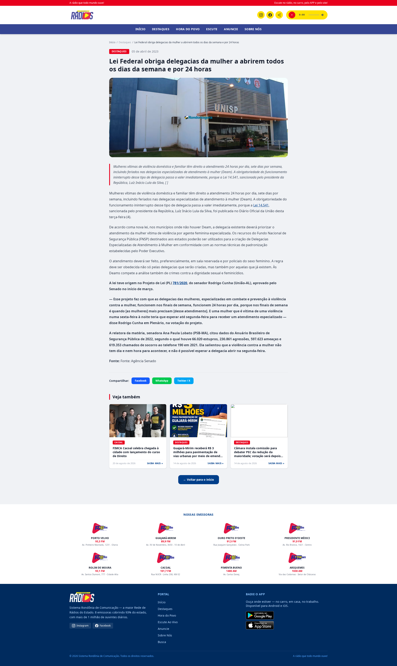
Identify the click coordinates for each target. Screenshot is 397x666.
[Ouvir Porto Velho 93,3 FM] (292, 15)
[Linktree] (279, 15)
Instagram (82, 625)
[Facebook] (270, 15)
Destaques (160, 29)
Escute (211, 29)
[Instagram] (261, 15)
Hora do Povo (188, 29)
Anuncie (231, 29)
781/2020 (180, 283)
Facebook (140, 380)
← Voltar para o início (198, 480)
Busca (162, 642)
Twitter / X (183, 380)
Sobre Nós (253, 29)
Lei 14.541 (261, 205)
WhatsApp (161, 380)
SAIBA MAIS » (155, 463)
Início (140, 29)
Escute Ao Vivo (168, 622)
